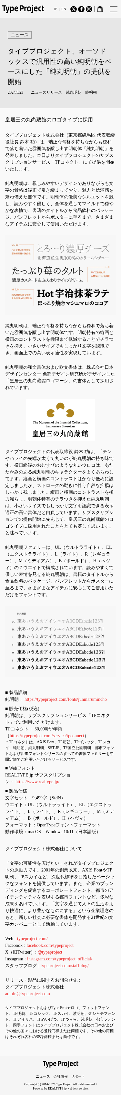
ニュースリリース (46, 92)
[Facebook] (81, 9)
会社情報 (61, 1076)
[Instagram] (89, 9)
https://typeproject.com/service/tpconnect (47, 735)
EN (63, 9)
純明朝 (91, 92)
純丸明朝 (73, 92)
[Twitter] (73, 9)
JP (55, 9)
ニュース (43, 1076)
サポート (78, 1076)
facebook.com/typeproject (50, 945)
